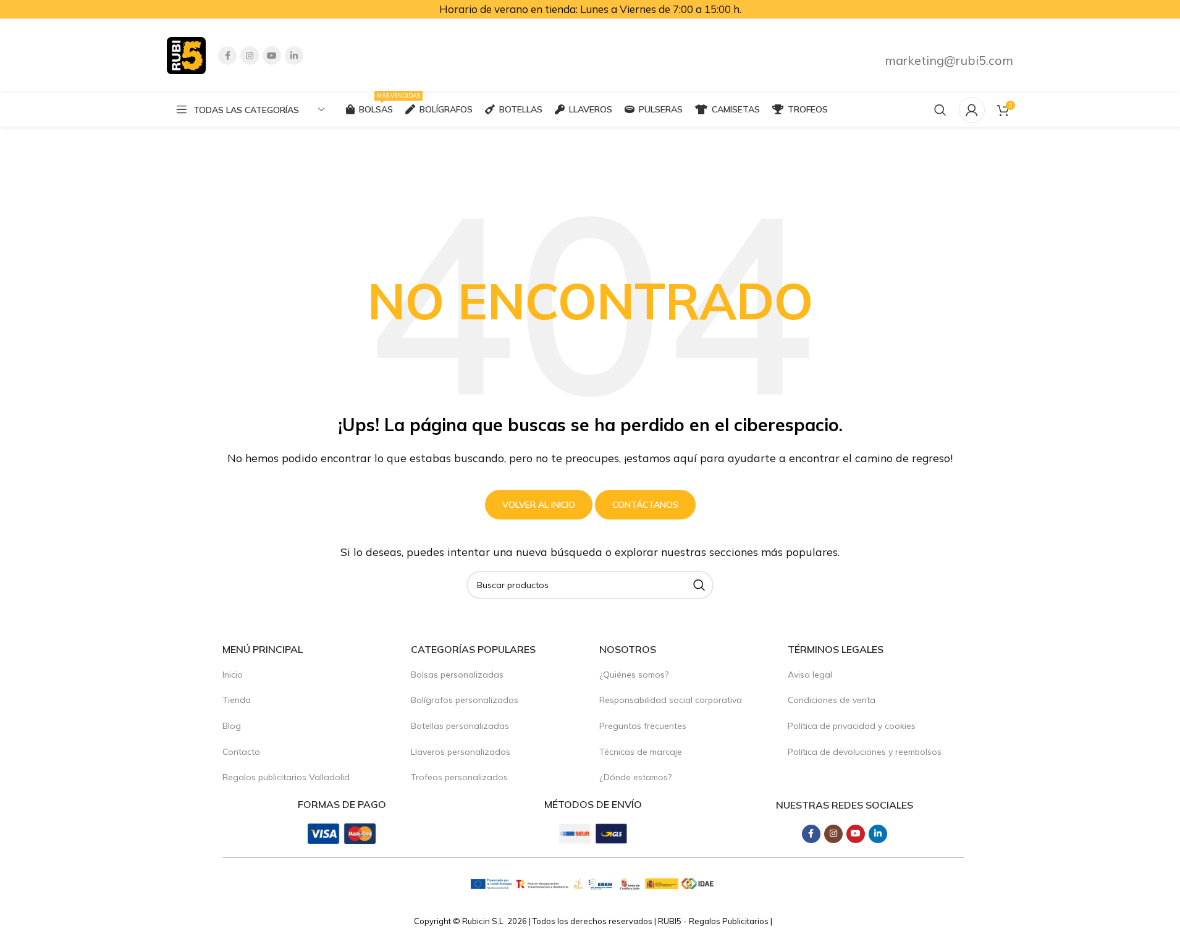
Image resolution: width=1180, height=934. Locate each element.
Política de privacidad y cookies (852, 725)
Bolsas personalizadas (457, 674)
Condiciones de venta (831, 699)
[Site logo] (186, 54)
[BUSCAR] (699, 585)
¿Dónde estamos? (635, 777)
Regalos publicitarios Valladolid (286, 777)
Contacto (241, 751)
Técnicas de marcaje (640, 751)
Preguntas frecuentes (642, 725)
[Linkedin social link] (294, 55)
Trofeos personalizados (459, 777)
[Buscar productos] (940, 110)
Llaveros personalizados (460, 751)
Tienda (236, 699)
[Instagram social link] (249, 55)
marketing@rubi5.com (949, 60)
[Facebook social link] (227, 55)
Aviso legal (810, 674)
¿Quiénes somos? (633, 674)
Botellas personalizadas (460, 725)
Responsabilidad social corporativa (670, 699)
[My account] (972, 110)
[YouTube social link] (272, 55)
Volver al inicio (538, 504)
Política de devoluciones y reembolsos (865, 751)
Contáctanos (645, 504)
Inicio (232, 674)
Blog (231, 725)
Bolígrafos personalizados (464, 699)
